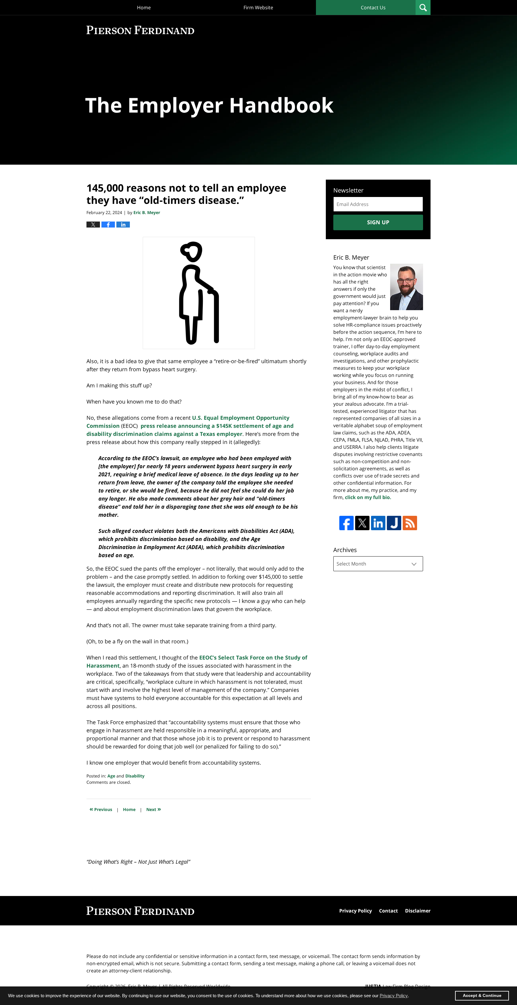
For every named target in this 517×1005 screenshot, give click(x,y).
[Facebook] (346, 523)
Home (144, 7)
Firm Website (258, 7)
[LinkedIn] (378, 523)
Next (153, 809)
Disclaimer (418, 910)
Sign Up (378, 222)
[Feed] (410, 523)
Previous (100, 809)
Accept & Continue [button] (482, 995)
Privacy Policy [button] (394, 995)
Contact (388, 910)
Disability (135, 776)
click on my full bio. (368, 497)
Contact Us (373, 7)
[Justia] (394, 523)
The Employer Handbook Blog (140, 30)
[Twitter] (362, 523)
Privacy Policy (355, 910)
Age (111, 776)
